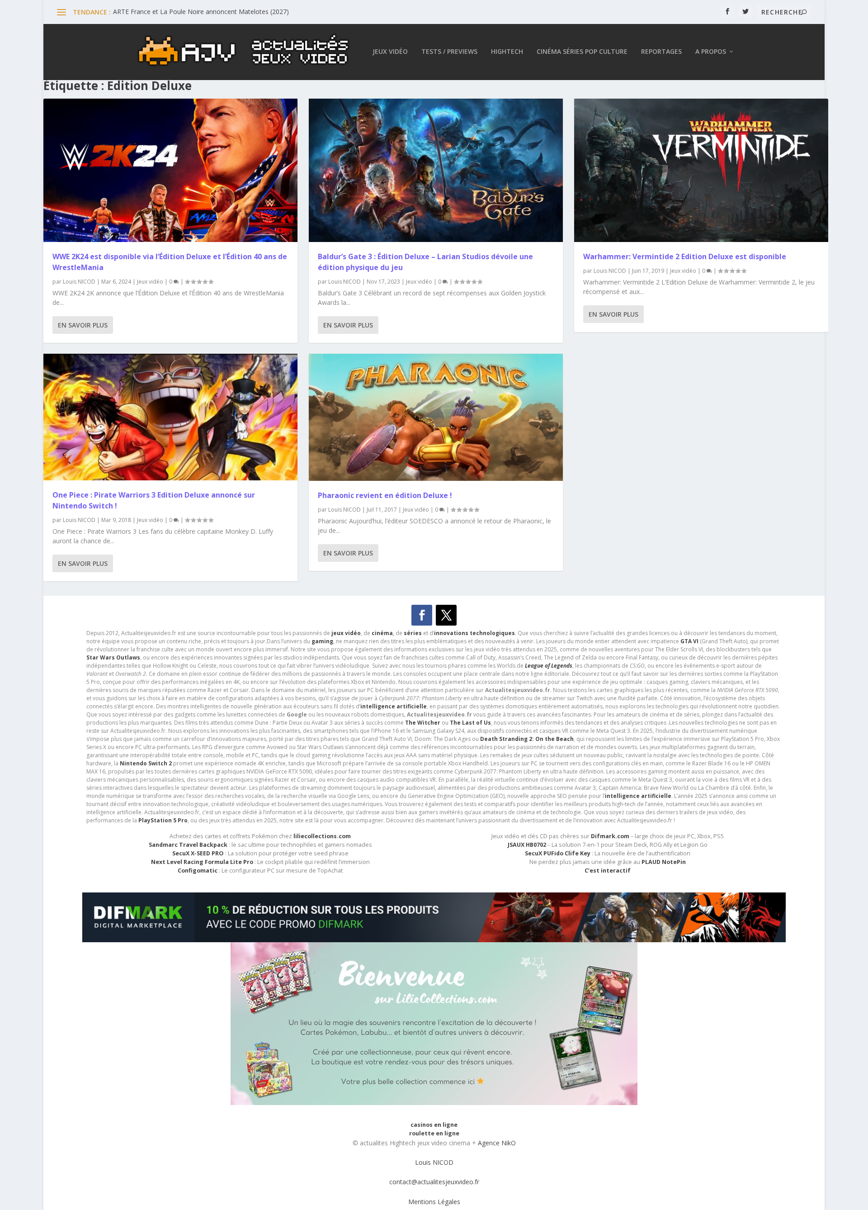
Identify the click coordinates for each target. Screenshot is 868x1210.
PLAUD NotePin (664, 862)
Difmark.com (610, 836)
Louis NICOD (79, 281)
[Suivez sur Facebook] (421, 615)
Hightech (507, 52)
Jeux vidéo (390, 52)
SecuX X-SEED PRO (198, 853)
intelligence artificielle (638, 796)
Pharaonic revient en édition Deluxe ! (385, 495)
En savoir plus (83, 325)
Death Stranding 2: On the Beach (527, 739)
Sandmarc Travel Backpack (188, 845)
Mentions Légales (434, 1201)
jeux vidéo (346, 633)
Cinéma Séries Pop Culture (582, 52)
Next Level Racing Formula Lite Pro (202, 862)
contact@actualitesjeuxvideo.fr (434, 1181)
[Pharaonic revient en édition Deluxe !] (436, 417)
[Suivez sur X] (446, 615)
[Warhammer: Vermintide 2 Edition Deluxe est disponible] (701, 170)
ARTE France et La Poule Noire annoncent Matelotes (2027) (201, 11)
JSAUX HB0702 (527, 845)
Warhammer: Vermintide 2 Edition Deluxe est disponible (684, 256)
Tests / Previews (449, 52)
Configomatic (197, 870)
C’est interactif (608, 870)
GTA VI (689, 641)
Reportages (661, 52)
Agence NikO (497, 1143)
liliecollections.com (322, 836)
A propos (710, 52)
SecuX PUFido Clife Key (557, 853)
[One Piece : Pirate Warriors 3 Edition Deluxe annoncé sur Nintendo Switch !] (170, 417)
